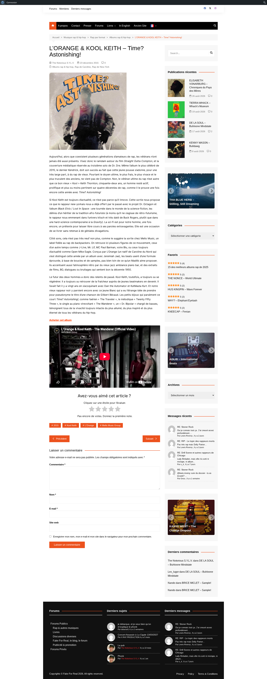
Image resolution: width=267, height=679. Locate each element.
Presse (87, 25)
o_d (182, 464)
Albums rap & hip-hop (62, 67)
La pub (121, 645)
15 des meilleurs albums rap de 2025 (188, 267)
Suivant (149, 438)
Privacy (180, 674)
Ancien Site (140, 25)
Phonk (121, 656)
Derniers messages (81, 8)
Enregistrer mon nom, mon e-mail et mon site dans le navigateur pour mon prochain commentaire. (102, 536)
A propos (63, 25)
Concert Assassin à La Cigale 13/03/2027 (138, 634)
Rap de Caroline (83, 67)
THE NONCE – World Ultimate (184, 278)
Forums (53, 8)
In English (124, 25)
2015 (56, 425)
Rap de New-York (100, 67)
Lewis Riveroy (187, 436)
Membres (64, 8)
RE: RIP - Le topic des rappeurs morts (195, 441)
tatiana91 (125, 629)
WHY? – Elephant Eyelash (182, 300)
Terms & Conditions (208, 674)
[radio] (92, 409)
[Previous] (171, 191)
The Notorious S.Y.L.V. (63, 63)
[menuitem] (2, 2)
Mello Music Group (111, 425)
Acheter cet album (60, 320)
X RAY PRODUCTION (130, 637)
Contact (75, 25)
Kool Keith (72, 425)
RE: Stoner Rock (185, 427)
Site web (54, 522)
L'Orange (89, 425)
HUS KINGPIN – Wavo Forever (185, 289)
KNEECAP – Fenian (179, 311)
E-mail (53, 508)
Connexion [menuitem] (11, 2)
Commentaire (57, 464)
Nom (52, 494)
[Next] (211, 191)
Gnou (183, 479)
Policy (191, 674)
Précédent (61, 438)
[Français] (153, 26)
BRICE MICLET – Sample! (196, 583)
